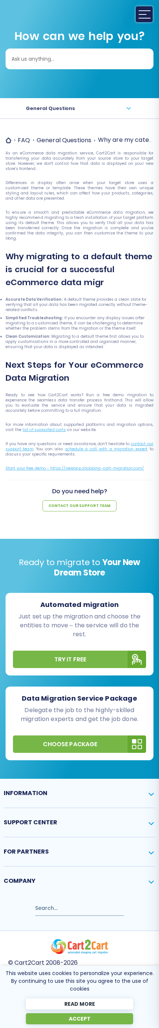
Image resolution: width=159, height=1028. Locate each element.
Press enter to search (33, 904)
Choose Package (70, 744)
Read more (79, 1004)
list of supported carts (44, 430)
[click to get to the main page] (79, 946)
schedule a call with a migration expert (106, 449)
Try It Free (70, 659)
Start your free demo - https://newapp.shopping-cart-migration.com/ (75, 468)
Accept (80, 1018)
